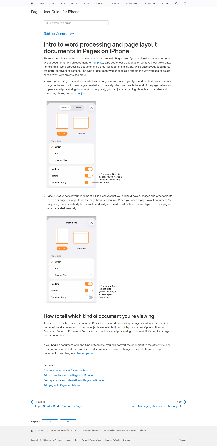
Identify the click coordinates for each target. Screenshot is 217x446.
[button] (176, 3)
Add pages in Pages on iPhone (62, 385)
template (97, 62)
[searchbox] (76, 22)
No (68, 422)
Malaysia (182, 440)
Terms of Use (95, 440)
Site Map (126, 440)
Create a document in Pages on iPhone (67, 370)
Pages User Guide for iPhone (55, 12)
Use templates (84, 353)
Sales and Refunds (112, 440)
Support (41, 430)
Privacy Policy (81, 440)
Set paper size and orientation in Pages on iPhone (74, 380)
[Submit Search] (47, 23)
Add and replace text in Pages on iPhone (68, 375)
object (82, 93)
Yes (49, 422)
